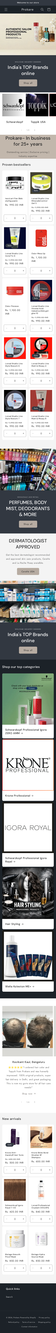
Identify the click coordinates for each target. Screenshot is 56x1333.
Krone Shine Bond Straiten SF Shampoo (40, 1155)
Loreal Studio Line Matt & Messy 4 (40, 364)
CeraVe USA (28, 571)
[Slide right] (34, 130)
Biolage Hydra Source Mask (38, 1255)
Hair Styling (12, 924)
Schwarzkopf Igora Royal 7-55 (14, 1206)
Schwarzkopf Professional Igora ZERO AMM (26, 731)
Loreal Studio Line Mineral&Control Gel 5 (40, 200)
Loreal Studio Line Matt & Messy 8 (40, 417)
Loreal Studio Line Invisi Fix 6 (14, 254)
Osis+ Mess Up (38, 253)
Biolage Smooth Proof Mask (12, 1255)
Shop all (28, 83)
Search (9, 1296)
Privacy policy (44, 1317)
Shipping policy (44, 1322)
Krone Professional (17, 795)
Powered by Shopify (28, 1317)
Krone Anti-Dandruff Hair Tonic (14, 1154)
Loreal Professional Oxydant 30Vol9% (41, 1206)
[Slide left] (21, 130)
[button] (6, 9)
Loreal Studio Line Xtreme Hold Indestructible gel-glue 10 (40, 310)
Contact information (29, 1326)
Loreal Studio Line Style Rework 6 (14, 364)
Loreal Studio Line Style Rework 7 (14, 417)
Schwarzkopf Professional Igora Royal (26, 859)
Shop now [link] (27, 1093)
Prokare (16, 1317)
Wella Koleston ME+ (18, 986)
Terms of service (28, 1322)
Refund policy (13, 1322)
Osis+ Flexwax (12, 306)
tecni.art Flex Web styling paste (14, 199)
